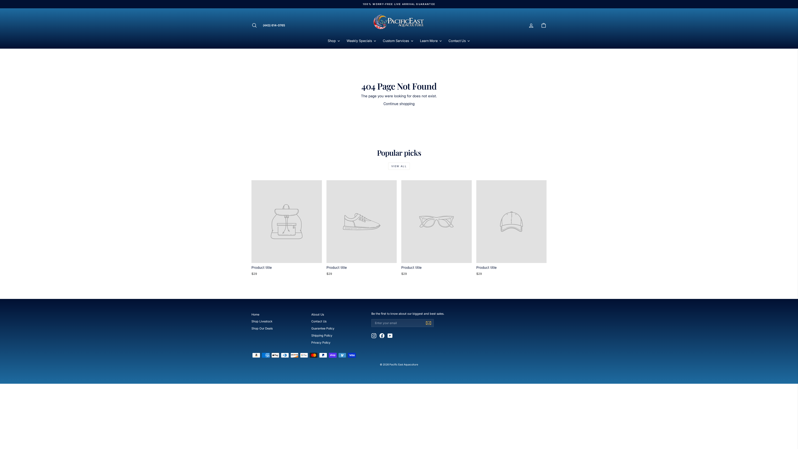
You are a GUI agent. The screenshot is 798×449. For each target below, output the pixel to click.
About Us (317, 314)
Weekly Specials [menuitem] (359, 41)
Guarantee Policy (322, 328)
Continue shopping (399, 104)
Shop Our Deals (262, 328)
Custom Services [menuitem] (396, 41)
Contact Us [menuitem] (457, 41)
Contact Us (318, 321)
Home (255, 314)
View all (399, 166)
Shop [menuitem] (332, 41)
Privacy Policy (320, 342)
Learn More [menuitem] (429, 41)
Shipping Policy (321, 335)
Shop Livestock (261, 321)
